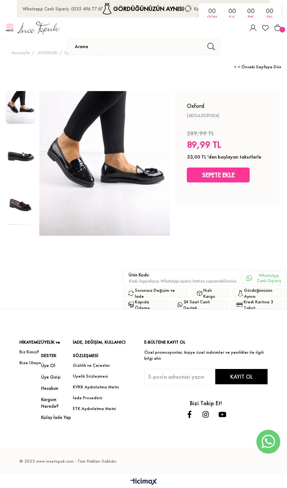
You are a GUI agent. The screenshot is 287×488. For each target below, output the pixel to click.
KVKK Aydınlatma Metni (96, 387)
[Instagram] (205, 414)
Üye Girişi (51, 377)
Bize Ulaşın (30, 363)
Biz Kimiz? (29, 352)
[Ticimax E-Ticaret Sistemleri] (143, 482)
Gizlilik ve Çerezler (91, 365)
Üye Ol (48, 365)
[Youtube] (222, 414)
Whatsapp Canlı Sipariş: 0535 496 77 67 (62, 9)
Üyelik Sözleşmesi (90, 376)
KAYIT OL (241, 376)
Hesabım (49, 388)
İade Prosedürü (87, 398)
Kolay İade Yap (56, 417)
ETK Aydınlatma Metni (94, 409)
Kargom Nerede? (50, 402)
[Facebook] (189, 414)
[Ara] (211, 46)
